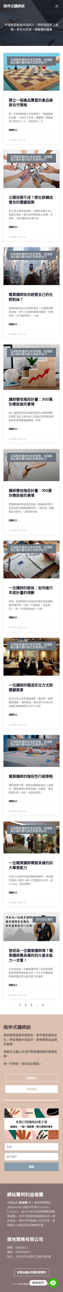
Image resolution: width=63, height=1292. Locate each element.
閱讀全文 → (14, 130)
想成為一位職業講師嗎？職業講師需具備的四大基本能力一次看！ (31, 955)
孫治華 (23, 1202)
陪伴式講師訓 (14, 6)
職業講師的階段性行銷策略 (31, 776)
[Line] (53, 1283)
